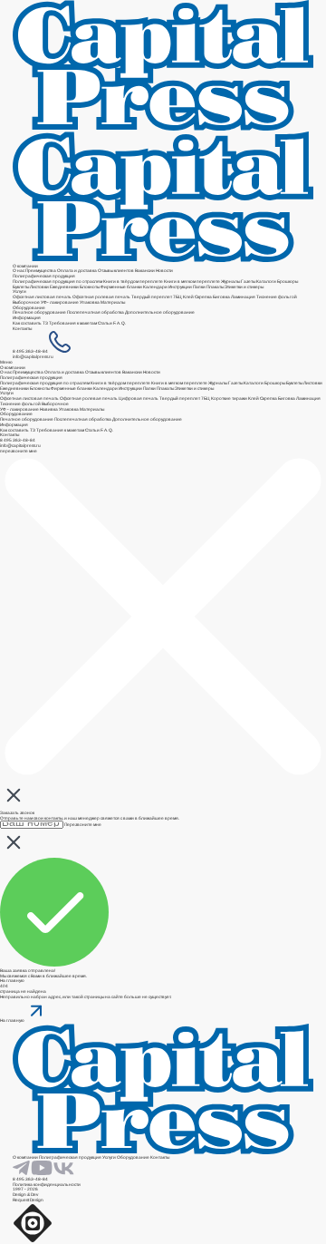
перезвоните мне (18, 451)
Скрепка (204, 297)
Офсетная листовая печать (42, 297)
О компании (25, 266)
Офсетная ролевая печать (101, 297)
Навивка (49, 409)
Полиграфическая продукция (44, 276)
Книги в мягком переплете (192, 281)
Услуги (19, 291)
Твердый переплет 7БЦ (156, 297)
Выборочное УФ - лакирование (34, 407)
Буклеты (21, 287)
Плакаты (215, 287)
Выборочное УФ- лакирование (46, 302)
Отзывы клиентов (116, 270)
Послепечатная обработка (95, 312)
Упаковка (90, 302)
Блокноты (90, 287)
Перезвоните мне (82, 824)
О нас (18, 270)
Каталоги (266, 281)
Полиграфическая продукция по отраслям (57, 281)
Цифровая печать (138, 398)
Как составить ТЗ (30, 323)
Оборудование (29, 308)
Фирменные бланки (121, 287)
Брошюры (287, 281)
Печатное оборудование (39, 312)
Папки (199, 287)
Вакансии (145, 270)
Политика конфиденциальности (47, 1184)
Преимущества (40, 270)
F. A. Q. (119, 323)
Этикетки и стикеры (244, 287)
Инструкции (180, 287)
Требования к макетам (73, 323)
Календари (155, 287)
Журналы (230, 281)
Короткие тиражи (229, 398)
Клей (188, 297)
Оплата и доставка (77, 270)
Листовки (39, 287)
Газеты (248, 281)
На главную (12, 980)
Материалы (113, 302)
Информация (27, 318)
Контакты (22, 328)
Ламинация (243, 297)
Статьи (105, 323)
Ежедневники (64, 287)
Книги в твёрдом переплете (133, 281)
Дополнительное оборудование (160, 312)
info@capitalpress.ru (33, 357)
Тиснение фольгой (276, 297)
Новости (164, 270)
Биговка (221, 297)
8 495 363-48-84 (30, 351)
